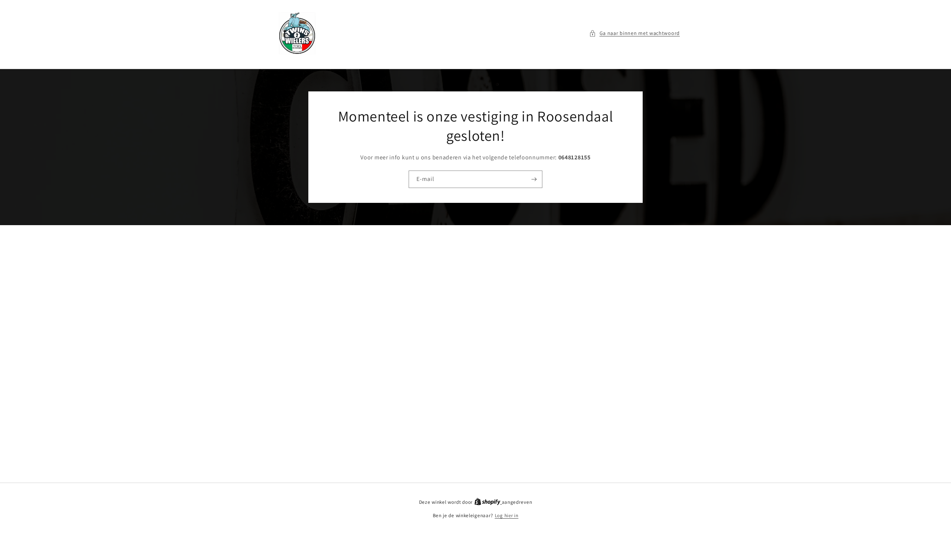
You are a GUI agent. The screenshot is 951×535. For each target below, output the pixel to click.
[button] (634, 33)
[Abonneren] (534, 179)
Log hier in (507, 515)
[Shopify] (488, 502)
